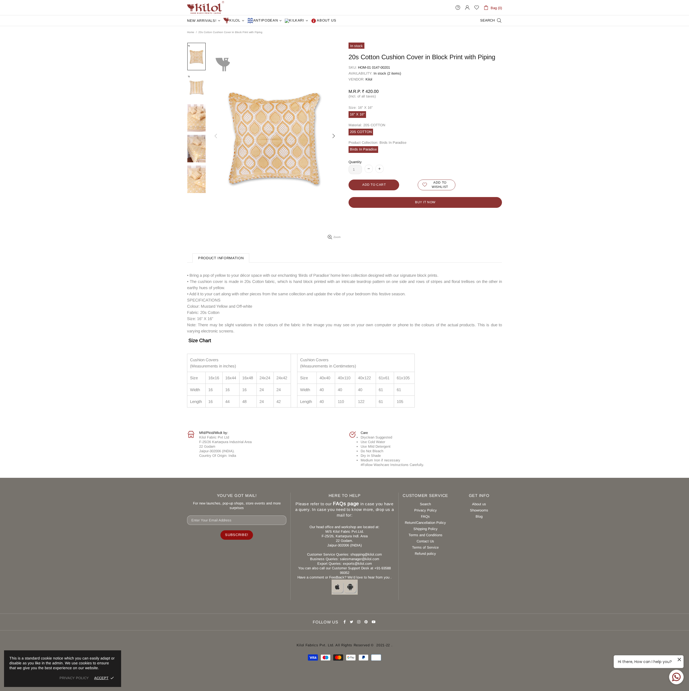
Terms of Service (425, 547)
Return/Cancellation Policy (425, 523)
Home (190, 32)
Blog (479, 516)
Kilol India (205, 8)
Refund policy (425, 554)
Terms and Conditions (425, 535)
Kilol (368, 79)
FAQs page (346, 503)
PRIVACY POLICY (74, 678)
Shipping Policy (425, 529)
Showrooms (479, 510)
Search (425, 504)
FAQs (425, 516)
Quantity (355, 162)
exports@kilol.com (357, 564)
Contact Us (425, 541)
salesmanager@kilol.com (359, 559)
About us (479, 504)
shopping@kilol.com (366, 554)
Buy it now (425, 202)
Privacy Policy (425, 510)
